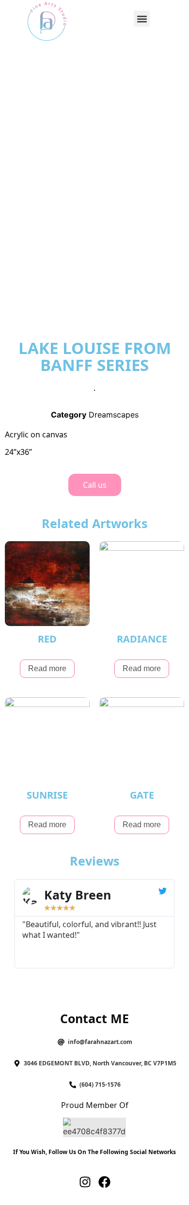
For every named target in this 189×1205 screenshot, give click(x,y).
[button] (142, 19)
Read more (47, 668)
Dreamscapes (114, 414)
